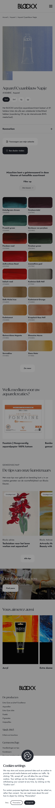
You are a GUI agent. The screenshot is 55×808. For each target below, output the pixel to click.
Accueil (5, 17)
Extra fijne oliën (8, 710)
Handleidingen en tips (11, 748)
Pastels (5, 714)
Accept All (29, 802)
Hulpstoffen (7, 722)
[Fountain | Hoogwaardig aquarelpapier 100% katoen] (23, 419)
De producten (10, 697)
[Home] (27, 688)
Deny (6, 802)
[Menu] (51, 6)
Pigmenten (6, 718)
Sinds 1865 (8, 729)
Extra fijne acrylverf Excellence (14, 702)
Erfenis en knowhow (10, 735)
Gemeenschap (11, 742)
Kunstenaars (7, 752)
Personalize (16, 802)
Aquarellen (7, 706)
